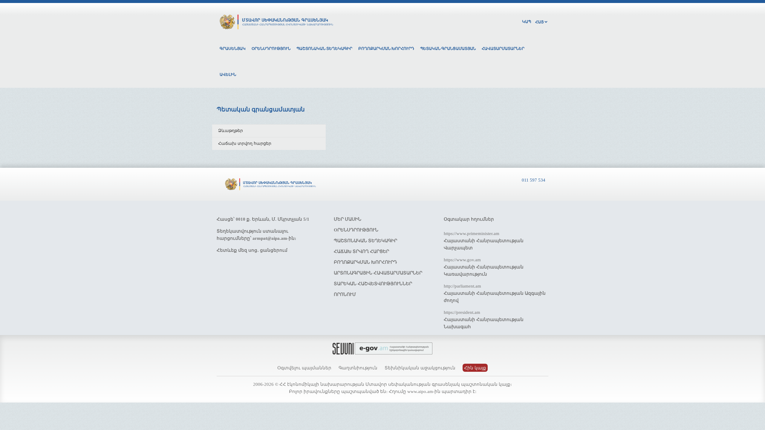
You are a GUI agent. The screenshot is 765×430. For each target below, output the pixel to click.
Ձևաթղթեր (230, 130)
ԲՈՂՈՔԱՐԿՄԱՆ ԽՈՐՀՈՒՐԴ (365, 262)
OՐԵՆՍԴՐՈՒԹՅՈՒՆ (356, 230)
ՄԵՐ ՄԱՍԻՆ (347, 219)
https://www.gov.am (462, 259)
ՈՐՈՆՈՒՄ (345, 294)
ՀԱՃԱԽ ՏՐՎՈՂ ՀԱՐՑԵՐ (361, 251)
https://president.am (462, 312)
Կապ (526, 21)
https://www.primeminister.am (471, 233)
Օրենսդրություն (271, 48)
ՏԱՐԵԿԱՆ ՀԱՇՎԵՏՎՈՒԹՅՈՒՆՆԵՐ (373, 283)
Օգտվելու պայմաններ (304, 367)
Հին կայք (475, 367)
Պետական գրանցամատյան (448, 48)
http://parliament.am (462, 286)
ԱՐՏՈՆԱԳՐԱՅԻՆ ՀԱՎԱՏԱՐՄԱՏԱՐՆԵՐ (378, 273)
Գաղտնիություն (358, 367)
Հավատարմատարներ (503, 48)
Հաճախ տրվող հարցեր (244, 143)
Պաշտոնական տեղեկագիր (324, 48)
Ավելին (228, 74)
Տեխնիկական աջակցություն (420, 367)
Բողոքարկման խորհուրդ (386, 48)
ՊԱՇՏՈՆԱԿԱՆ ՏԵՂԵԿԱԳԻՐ (365, 240)
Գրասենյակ (233, 48)
